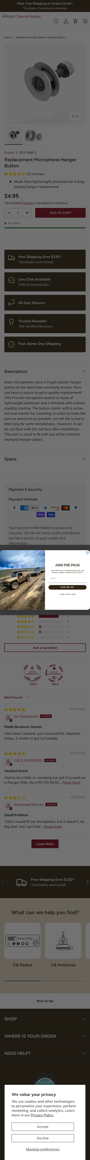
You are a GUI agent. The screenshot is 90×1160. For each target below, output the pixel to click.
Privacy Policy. (42, 1115)
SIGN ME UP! (67, 587)
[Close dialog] (87, 552)
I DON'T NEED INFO (67, 594)
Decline (43, 1138)
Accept (42, 1126)
